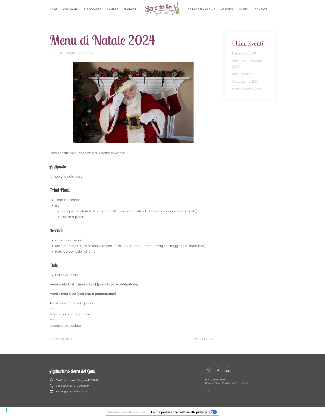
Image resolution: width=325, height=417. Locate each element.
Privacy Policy (230, 383)
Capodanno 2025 (245, 81)
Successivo (203, 338)
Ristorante (92, 9)
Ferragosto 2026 (244, 53)
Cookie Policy (212, 383)
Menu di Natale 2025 (247, 89)
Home (54, 9)
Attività (227, 9)
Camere (112, 9)
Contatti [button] (261, 9)
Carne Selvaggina (202, 9)
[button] (207, 391)
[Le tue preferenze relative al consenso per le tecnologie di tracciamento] (6, 410)
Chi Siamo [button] (70, 9)
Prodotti (130, 9)
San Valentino (242, 74)
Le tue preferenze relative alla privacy (179, 412)
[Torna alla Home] (162, 9)
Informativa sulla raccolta (126, 412)
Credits (244, 383)
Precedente (63, 338)
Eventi (244, 9)
